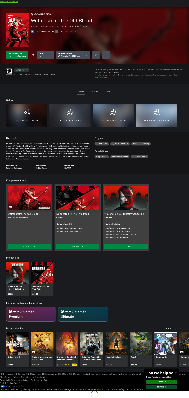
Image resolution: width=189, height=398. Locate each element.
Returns (16, 377)
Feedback (86, 373)
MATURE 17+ (20, 70)
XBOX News (63, 373)
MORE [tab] (108, 91)
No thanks (161, 387)
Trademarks (96, 389)
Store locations (41, 377)
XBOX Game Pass (33, 373)
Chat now (162, 381)
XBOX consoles (6, 373)
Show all (168, 328)
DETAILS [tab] (81, 91)
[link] (17, 279)
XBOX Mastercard (16, 380)
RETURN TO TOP (29, 246)
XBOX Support (75, 373)
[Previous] (175, 328)
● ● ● (106, 55)
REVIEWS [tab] (94, 91)
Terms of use (84, 389)
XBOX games (19, 373)
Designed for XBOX (39, 380)
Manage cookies (71, 389)
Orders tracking (27, 377)
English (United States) (10, 383)
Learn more (103, 77)
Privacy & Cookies (55, 389)
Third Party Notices (109, 389)
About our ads (137, 389)
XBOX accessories (49, 373)
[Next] (180, 328)
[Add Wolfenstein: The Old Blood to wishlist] (96, 55)
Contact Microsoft (39, 389)
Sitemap (26, 389)
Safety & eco (124, 389)
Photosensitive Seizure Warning (125, 373)
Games (27, 380)
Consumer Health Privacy (11, 389)
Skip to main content (9, 1)
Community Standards (101, 373)
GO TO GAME (77, 246)
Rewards (4, 380)
